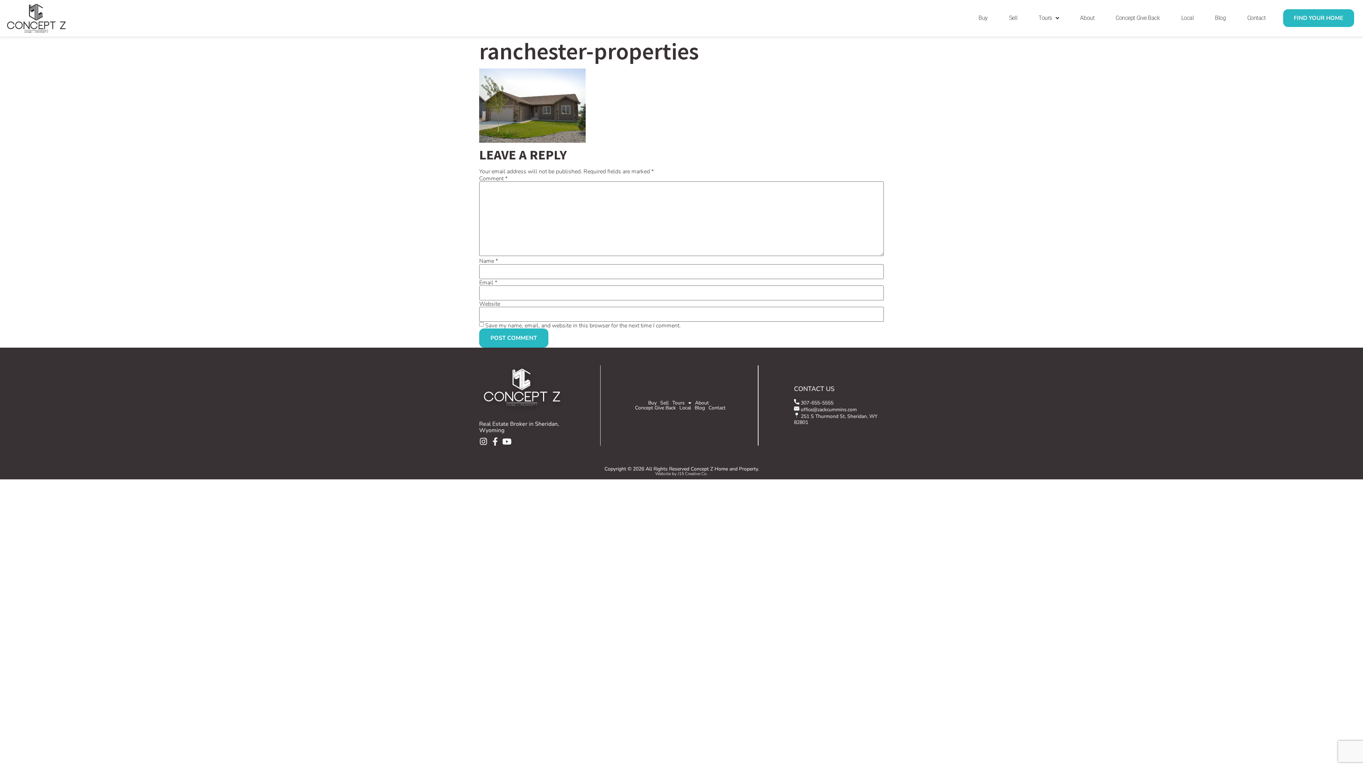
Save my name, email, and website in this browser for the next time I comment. (583, 325)
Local (1187, 18)
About (1087, 18)
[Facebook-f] (495, 441)
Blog (1220, 18)
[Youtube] (507, 441)
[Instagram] (483, 441)
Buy (983, 18)
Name (488, 261)
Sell (1013, 18)
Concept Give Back (1138, 18)
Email (488, 282)
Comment (493, 178)
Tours (1045, 18)
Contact (1256, 18)
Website (489, 304)
